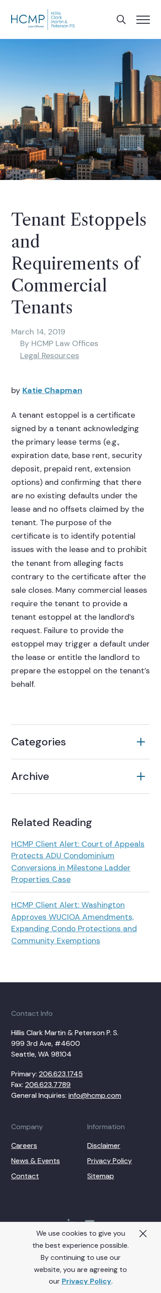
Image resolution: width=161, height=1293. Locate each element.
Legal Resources (49, 355)
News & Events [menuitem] (35, 1160)
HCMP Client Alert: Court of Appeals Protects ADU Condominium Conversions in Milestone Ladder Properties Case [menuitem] (77, 861)
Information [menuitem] (106, 1126)
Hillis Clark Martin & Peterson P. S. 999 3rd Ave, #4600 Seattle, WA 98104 (65, 1043)
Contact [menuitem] (25, 1176)
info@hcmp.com (94, 1095)
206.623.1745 (61, 1074)
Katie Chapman (52, 390)
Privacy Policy (86, 1281)
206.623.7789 (48, 1084)
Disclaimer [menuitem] (103, 1145)
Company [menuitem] (27, 1126)
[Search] (121, 20)
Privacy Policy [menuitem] (109, 1160)
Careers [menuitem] (24, 1145)
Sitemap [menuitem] (100, 1176)
